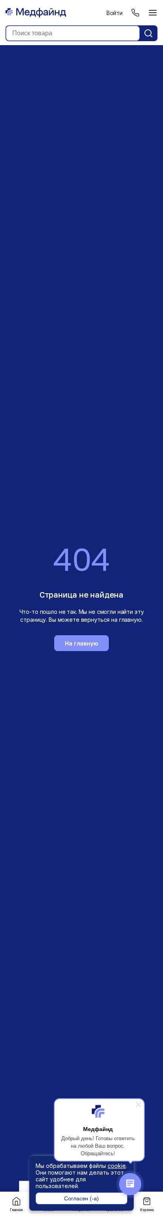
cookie (117, 1165)
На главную (81, 643)
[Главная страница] (36, 12)
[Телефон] (135, 12)
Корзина (147, 1210)
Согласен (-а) (81, 1198)
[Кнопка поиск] (148, 33)
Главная (16, 1210)
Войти (114, 13)
